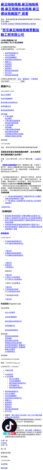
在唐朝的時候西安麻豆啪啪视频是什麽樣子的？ (22, 224)
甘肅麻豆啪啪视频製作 (13, 253)
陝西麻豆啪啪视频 (9, 165)
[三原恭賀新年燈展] (12, 291)
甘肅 (14, 417)
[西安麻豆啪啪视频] (12, 121)
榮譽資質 (8, 66)
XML (33, 415)
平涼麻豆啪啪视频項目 (13, 241)
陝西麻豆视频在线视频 (13, 136)
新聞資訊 (8, 68)
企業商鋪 (32, 24)
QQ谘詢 (4, 443)
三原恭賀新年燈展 (11, 289)
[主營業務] (9, 376)
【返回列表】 (6, 207)
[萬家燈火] (37, 430)
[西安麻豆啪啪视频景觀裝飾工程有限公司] (21, 35)
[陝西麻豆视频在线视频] (14, 134)
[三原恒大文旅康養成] (13, 279)
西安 (17, 417)
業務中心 (8, 62)
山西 (10, 417)
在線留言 (11, 24)
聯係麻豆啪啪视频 (22, 24)
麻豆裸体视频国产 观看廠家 (15, 347)
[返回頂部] (9, 370)
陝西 (6, 417)
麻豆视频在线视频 (11, 132)
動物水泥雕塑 (10, 349)
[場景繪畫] (9, 125)
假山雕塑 (8, 118)
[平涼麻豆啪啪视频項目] (14, 243)
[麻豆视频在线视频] (12, 129)
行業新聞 (34, 79)
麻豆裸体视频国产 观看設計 (15, 345)
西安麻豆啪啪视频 (11, 123)
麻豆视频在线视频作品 (13, 60)
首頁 (19, 79)
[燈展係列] (9, 267)
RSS (29, 415)
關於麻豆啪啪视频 (11, 71)
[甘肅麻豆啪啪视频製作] (14, 255)
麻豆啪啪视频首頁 (11, 53)
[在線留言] (9, 374)
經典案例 (8, 64)
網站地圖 (38, 415)
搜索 (22, 81)
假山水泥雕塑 (10, 55)
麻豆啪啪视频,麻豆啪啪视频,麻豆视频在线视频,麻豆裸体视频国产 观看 (20, 9)
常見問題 (4, 24)
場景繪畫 (8, 127)
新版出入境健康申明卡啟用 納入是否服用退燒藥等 (23, 218)
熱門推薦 (4, 114)
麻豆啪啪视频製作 (7, 110)
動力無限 (28, 430)
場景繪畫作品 (6, 106)
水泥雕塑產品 (10, 351)
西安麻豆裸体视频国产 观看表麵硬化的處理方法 (22, 216)
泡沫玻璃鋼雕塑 (11, 57)
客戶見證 (8, 73)
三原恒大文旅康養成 (12, 277)
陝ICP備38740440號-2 (19, 415)
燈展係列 (8, 265)
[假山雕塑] (9, 116)
